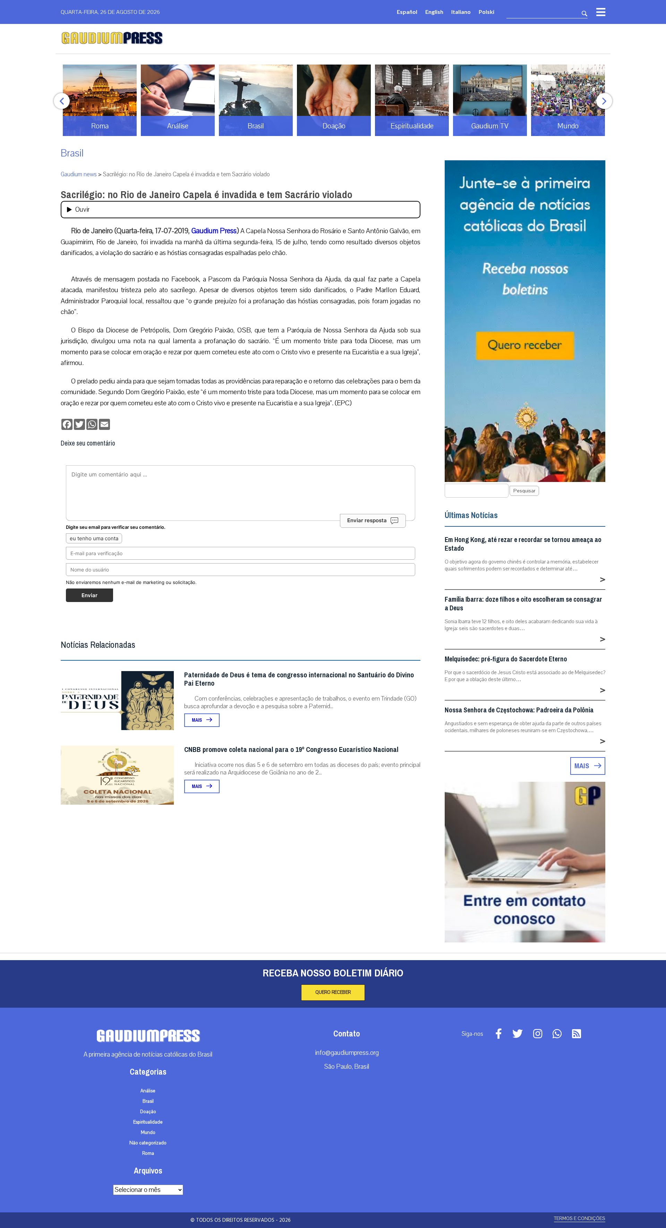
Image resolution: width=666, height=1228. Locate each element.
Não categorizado (147, 1143)
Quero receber (333, 992)
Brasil (72, 153)
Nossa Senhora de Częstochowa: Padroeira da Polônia (519, 710)
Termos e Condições (579, 1218)
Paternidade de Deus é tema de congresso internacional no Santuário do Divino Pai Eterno (299, 679)
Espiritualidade (148, 1122)
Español (407, 11)
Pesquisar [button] (524, 491)
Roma (148, 1153)
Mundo (148, 1132)
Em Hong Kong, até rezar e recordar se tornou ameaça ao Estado (523, 544)
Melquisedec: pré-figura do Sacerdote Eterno (506, 659)
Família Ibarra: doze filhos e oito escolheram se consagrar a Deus (523, 603)
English (434, 11)
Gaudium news (79, 174)
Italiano (461, 11)
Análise (147, 1091)
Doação (148, 1112)
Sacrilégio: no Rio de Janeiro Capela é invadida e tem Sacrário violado (206, 194)
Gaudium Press (214, 231)
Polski (486, 11)
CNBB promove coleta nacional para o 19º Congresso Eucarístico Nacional (291, 749)
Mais (197, 720)
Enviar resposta (367, 520)
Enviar (89, 595)
